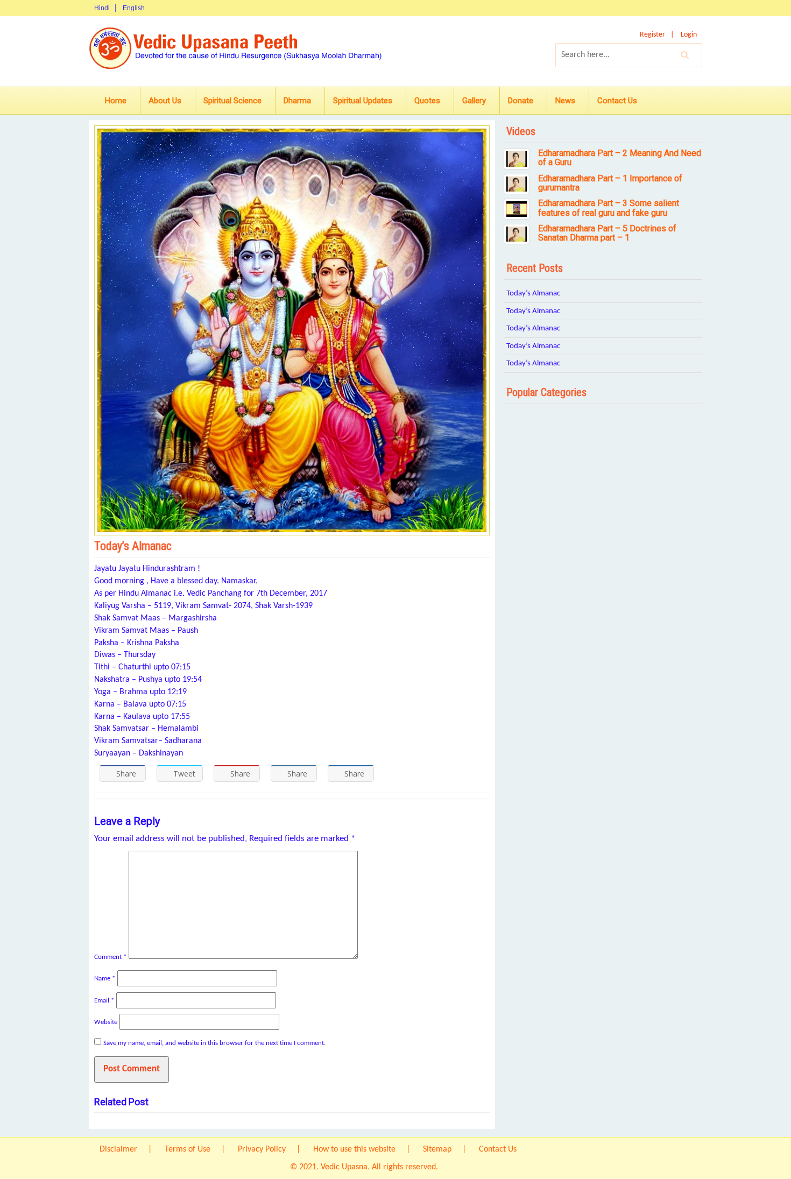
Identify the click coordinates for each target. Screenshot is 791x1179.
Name (104, 978)
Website (105, 1022)
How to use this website (354, 1149)
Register (652, 35)
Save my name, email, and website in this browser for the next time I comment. (214, 1043)
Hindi (102, 8)
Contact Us (617, 100)
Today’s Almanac (533, 294)
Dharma (297, 100)
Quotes (427, 100)
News (565, 100)
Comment (110, 957)
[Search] (685, 54)
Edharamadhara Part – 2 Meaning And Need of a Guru (619, 158)
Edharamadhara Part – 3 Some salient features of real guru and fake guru (608, 208)
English (134, 8)
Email (104, 1000)
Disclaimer (118, 1149)
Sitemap (437, 1149)
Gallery (474, 100)
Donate (520, 100)
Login (689, 35)
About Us (165, 100)
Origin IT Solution (470, 1167)
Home (115, 100)
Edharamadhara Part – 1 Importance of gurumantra (610, 183)
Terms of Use (187, 1149)
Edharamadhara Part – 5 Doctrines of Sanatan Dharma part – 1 (607, 233)
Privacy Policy (262, 1149)
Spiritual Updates (362, 100)
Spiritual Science (232, 100)
